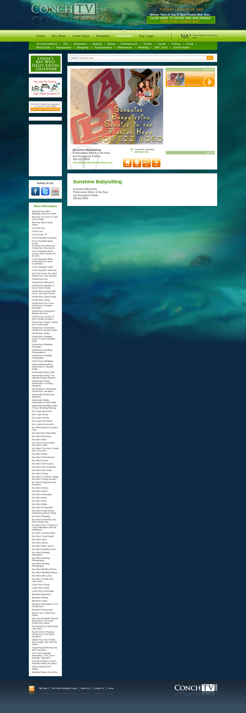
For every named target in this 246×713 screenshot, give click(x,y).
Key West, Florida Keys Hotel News (43, 580)
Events (148, 43)
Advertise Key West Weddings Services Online (44, 212)
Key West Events (40, 460)
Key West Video (39, 539)
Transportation (103, 47)
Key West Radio (39, 504)
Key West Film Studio (42, 470)
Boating (97, 43)
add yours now (141, 151)
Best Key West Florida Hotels (42, 223)
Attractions (80, 43)
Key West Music (39, 497)
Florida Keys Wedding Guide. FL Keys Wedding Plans (43, 338)
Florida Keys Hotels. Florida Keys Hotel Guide (45, 323)
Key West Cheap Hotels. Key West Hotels (43, 444)
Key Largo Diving (40, 414)
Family (162, 43)
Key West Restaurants (42, 507)
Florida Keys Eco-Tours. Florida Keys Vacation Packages (43, 305)
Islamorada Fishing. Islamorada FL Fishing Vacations (42, 383)
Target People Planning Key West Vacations (44, 648)
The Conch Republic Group (64, 688)
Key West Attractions (41, 436)
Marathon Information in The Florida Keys (45, 605)
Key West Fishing (40, 473)
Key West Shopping (41, 516)
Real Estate (44, 47)
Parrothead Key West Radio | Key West (45, 627)
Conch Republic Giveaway (44, 238)
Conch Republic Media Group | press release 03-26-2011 (44, 253)
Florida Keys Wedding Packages (42, 345)
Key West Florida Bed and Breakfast (44, 483)
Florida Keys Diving (41, 300)
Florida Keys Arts (40, 279)
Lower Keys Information (43, 591)
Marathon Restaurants (42, 609)
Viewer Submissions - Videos (42, 667)
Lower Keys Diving (40, 584)
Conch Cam (37, 231)
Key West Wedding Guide (44, 549)
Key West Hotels (39, 491)
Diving (111, 43)
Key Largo (146, 36)
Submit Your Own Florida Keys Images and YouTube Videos (44, 642)
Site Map (43, 688)
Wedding (143, 47)
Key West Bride (39, 439)
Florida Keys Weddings (42, 361)
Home (41, 36)
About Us (85, 688)
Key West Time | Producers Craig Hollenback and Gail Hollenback (45, 527)
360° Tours (161, 47)
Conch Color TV (39, 234)
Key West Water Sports (43, 546)
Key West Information (42, 494)
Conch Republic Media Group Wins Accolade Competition (42, 261)
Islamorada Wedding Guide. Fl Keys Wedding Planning (45, 406)
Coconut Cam (38, 228)
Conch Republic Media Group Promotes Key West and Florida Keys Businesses (43, 244)
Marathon (103, 36)
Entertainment (129, 43)
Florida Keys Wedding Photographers (42, 351)
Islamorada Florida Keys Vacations (43, 395)
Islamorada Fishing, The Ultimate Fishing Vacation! (44, 376)
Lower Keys (80, 36)
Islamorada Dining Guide (43, 372)
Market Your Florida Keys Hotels (44, 614)
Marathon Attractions (41, 594)
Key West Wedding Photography (41, 564)
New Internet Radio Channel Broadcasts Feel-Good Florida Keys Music (45, 620)
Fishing (175, 43)
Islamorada (124, 36)
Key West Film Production (44, 467)
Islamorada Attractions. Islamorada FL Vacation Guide (43, 366)
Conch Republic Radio (42, 267)
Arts (65, 43)
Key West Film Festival (42, 464)
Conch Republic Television (44, 270)
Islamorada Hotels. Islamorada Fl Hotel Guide (44, 401)
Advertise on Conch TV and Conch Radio (45, 218)
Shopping (82, 47)
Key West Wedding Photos (44, 569)
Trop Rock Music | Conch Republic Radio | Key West (44, 662)
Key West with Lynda (42, 576)
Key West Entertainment (43, 457)
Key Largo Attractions (42, 411)
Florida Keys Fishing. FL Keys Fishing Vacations (43, 317)
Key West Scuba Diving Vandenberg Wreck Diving (44, 512)
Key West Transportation (43, 533)
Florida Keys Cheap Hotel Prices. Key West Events (44, 292)
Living (189, 43)
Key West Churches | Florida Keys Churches (45, 449)
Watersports (125, 47)
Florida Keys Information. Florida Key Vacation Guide (44, 329)
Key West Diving (39, 454)
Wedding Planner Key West (44, 672)
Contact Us (98, 688)
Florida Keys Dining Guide (44, 297)
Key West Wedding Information (41, 553)
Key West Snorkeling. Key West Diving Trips (44, 520)
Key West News (39, 501)
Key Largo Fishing (40, 418)
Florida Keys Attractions (43, 282)
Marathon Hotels (39, 601)
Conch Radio (181, 47)
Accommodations (47, 43)
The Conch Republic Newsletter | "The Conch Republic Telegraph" (43, 655)
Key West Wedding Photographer (41, 559)
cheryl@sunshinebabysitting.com (93, 162)
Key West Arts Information (44, 433)
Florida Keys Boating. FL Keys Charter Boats (43, 286)
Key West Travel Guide (43, 536)
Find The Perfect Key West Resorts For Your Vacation (44, 274)
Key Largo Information (42, 421)
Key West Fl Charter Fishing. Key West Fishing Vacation (45, 478)
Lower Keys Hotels (41, 588)
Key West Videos (40, 543)
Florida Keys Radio (41, 333)
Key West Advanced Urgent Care (45, 428)
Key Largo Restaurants (43, 424)
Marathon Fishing (40, 597)
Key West (59, 36)
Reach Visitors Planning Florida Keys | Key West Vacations (43, 634)
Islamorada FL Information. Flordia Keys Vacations (44, 390)
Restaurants (63, 47)
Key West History (40, 488)
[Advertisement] (45, 150)
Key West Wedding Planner (44, 572)
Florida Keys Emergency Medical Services (43, 312)
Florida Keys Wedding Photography (42, 356)
